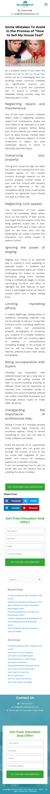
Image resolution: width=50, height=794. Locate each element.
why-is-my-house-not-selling (20, 682)
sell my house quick (16, 675)
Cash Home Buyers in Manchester (22, 659)
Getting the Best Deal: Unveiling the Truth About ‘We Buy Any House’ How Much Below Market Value (25, 605)
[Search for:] (25, 580)
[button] (46, 4)
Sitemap (33, 791)
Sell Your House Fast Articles (19, 679)
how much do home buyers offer (21, 669)
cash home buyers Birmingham (20, 656)
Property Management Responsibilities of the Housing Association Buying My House (25, 621)
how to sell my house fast (30, 74)
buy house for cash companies (20, 652)
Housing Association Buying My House (23, 665)
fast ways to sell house (17, 662)
